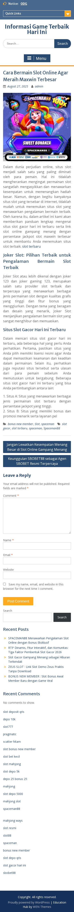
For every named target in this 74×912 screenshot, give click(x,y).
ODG (24, 4)
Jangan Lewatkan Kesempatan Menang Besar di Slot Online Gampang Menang (37, 447)
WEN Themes (42, 907)
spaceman (47, 424)
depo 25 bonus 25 (15, 779)
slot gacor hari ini (14, 865)
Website (8, 570)
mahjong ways (13, 820)
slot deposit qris (13, 712)
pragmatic (9, 734)
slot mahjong (12, 764)
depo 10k (9, 719)
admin (39, 86)
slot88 (7, 835)
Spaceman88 (52, 428)
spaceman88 (11, 809)
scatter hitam (12, 742)
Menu (41, 58)
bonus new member (20, 424)
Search (7, 611)
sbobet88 (9, 873)
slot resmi (9, 828)
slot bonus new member (19, 749)
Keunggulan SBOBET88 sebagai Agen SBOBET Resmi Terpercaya (37, 461)
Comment (11, 496)
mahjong (9, 786)
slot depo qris (12, 858)
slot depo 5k (11, 771)
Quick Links (13, 13)
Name (8, 540)
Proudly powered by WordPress (29, 902)
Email (8, 555)
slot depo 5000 (13, 794)
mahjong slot (12, 801)
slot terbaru (31, 246)
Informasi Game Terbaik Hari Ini (37, 29)
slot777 (8, 727)
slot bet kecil (11, 756)
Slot (37, 424)
